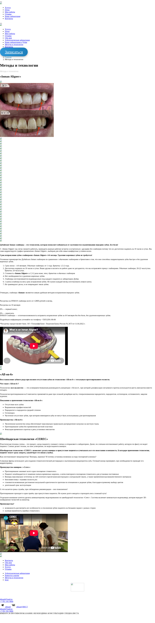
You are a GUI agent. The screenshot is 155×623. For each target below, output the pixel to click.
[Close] (1, 23)
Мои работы (10, 12)
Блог (7, 580)
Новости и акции (12, 575)
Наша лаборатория (12, 16)
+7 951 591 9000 (6, 601)
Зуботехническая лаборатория (17, 40)
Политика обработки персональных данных (67, 620)
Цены (7, 10)
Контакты (9, 18)
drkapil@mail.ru (6, 599)
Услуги (8, 8)
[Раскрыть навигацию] (1, 1)
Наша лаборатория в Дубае (16, 42)
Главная (8, 57)
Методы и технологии (14, 44)
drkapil (8, 607)
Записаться (14, 52)
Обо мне (8, 38)
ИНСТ (25, 607)
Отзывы (8, 14)
